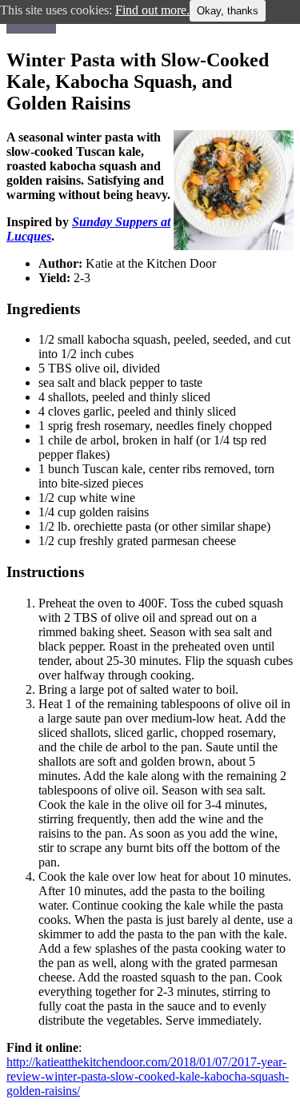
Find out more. (152, 10)
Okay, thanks (227, 11)
